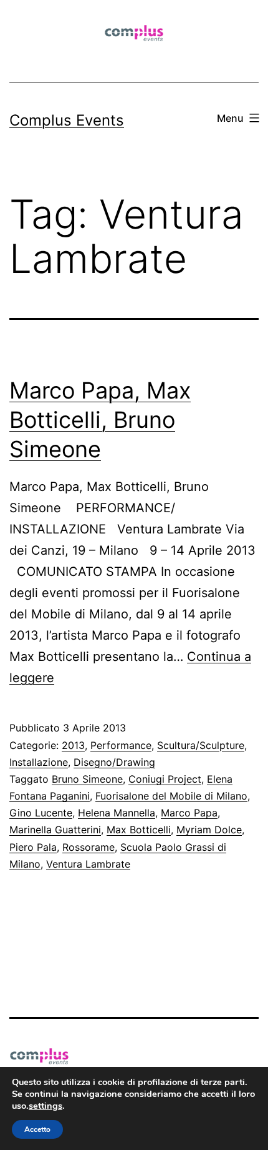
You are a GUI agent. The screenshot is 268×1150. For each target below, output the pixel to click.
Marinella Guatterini (55, 829)
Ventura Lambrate (88, 864)
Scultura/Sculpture (200, 745)
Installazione (38, 762)
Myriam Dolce (209, 829)
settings (45, 1105)
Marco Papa (189, 812)
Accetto (37, 1129)
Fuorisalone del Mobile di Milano (171, 796)
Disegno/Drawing (114, 762)
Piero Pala (33, 847)
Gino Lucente (40, 812)
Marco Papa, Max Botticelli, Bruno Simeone (100, 420)
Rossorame (88, 847)
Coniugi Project (164, 779)
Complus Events (66, 120)
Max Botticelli (139, 829)
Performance (120, 745)
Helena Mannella (116, 812)
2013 (73, 745)
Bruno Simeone (87, 779)
